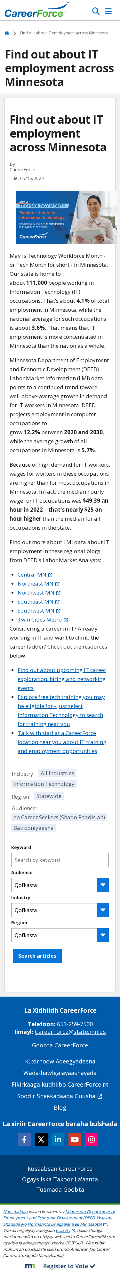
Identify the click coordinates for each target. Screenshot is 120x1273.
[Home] (37, 11)
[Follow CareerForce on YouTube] (74, 1139)
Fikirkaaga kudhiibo (56, 1084)
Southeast (35, 601)
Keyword (21, 847)
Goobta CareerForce (60, 1045)
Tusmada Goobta (60, 1189)
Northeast (35, 583)
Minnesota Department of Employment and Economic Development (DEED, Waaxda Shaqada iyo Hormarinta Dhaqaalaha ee (59, 1218)
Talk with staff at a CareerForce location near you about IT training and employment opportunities (62, 742)
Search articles (37, 955)
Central (32, 574)
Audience (22, 872)
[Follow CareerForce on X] (41, 1139)
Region (19, 922)
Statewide (48, 796)
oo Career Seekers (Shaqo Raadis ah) (59, 817)
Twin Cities (40, 619)
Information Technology (44, 783)
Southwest (36, 610)
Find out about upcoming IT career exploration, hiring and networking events (62, 679)
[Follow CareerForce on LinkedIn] (58, 1139)
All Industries (57, 773)
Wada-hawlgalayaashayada (60, 1073)
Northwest (36, 592)
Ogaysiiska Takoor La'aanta (60, 1179)
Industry (20, 897)
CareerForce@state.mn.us (70, 1031)
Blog (60, 1107)
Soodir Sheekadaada (56, 1096)
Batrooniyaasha (33, 827)
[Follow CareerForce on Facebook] (24, 1139)
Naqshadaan (15, 1212)
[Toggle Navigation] (108, 11)
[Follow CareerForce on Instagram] (91, 1139)
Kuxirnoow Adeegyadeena (60, 1061)
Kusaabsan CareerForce (60, 1168)
